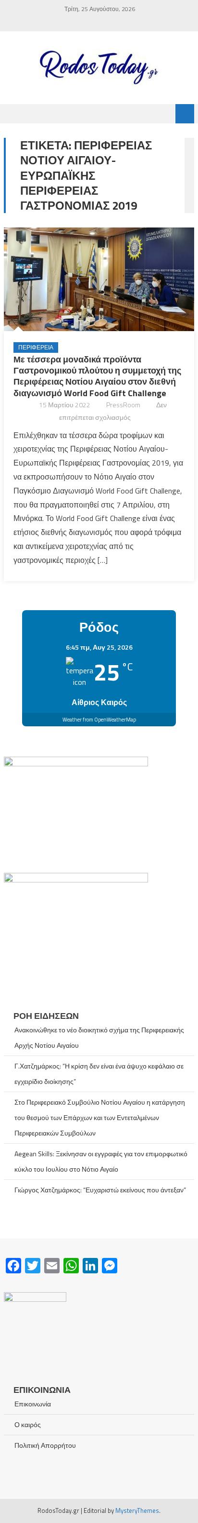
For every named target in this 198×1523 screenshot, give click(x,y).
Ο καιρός (27, 1424)
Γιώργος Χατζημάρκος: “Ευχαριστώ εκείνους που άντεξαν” (100, 1190)
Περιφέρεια (35, 347)
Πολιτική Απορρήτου (45, 1445)
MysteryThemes (137, 1510)
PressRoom (123, 405)
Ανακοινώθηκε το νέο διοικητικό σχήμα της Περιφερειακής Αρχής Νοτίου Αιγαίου (99, 1037)
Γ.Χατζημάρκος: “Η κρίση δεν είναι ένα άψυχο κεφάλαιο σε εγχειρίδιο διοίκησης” (99, 1073)
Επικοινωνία (32, 1404)
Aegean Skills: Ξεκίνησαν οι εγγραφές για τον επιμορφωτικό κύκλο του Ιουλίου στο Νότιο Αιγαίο (100, 1161)
